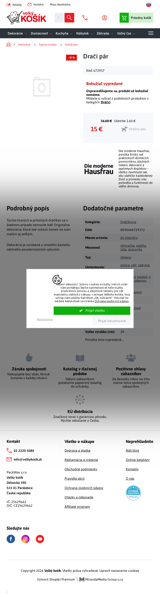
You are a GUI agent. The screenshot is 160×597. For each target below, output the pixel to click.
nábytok (144, 265)
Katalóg (16, 4)
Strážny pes (137, 129)
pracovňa (135, 249)
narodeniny (137, 280)
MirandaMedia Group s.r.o (103, 579)
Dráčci (105, 102)
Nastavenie (45, 319)
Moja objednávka (60, 4)
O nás (130, 478)
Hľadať (69, 17)
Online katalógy (138, 460)
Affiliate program (77, 506)
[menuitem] (18, 33)
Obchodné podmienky (81, 469)
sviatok (142, 277)
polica (125, 265)
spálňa (141, 245)
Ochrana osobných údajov (112, 301)
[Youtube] (40, 539)
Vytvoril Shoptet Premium (56, 579)
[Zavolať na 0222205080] (86, 18)
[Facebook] (11, 539)
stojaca (125, 257)
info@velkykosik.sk (28, 459)
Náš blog (132, 450)
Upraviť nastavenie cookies (119, 570)
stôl (133, 265)
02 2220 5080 (24, 450)
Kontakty (39, 4)
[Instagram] (25, 539)
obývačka (127, 245)
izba (123, 249)
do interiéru (129, 238)
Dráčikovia (128, 222)
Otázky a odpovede (79, 497)
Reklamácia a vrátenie (81, 460)
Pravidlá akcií (75, 478)
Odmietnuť (111, 321)
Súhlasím (92, 311)
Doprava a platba (77, 450)
